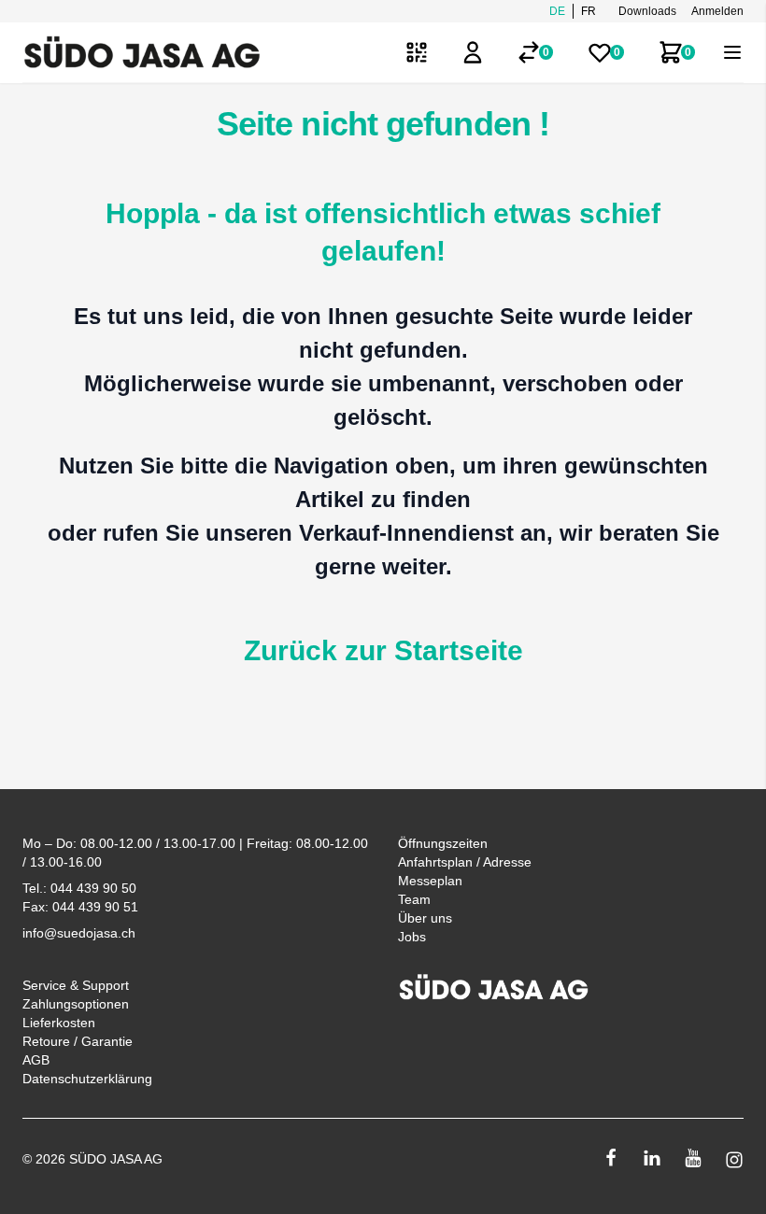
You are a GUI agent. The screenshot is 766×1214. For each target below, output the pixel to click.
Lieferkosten (58, 1022)
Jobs (412, 936)
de (557, 11)
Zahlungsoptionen (75, 1003)
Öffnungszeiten (443, 843)
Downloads (647, 11)
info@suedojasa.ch (78, 932)
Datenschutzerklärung (87, 1078)
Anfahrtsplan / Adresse (465, 861)
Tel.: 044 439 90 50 (79, 888)
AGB (36, 1059)
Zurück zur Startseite (383, 650)
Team (414, 899)
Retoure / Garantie (77, 1041)
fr (588, 11)
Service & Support (75, 985)
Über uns (425, 917)
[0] (529, 52)
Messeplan (430, 880)
